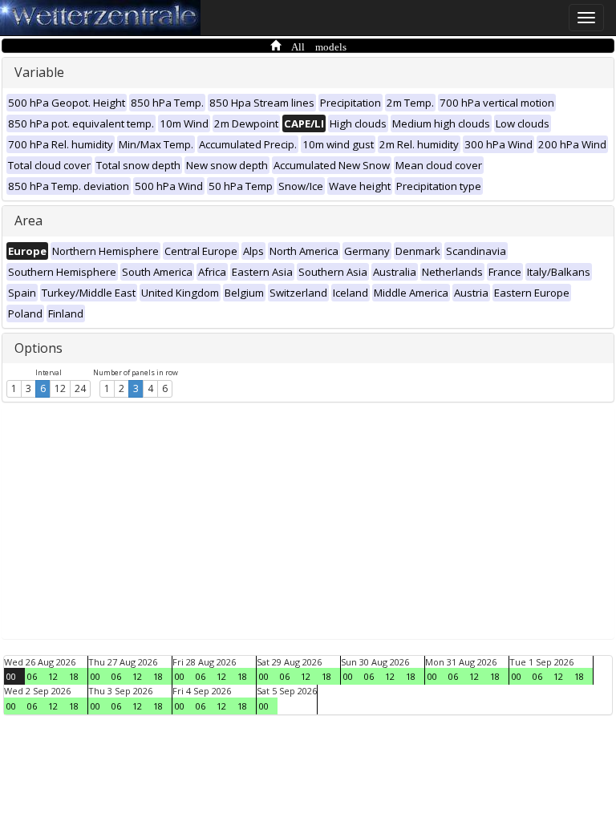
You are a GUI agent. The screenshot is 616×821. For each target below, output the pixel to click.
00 (11, 676)
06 (32, 676)
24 (80, 388)
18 (74, 676)
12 (60, 388)
